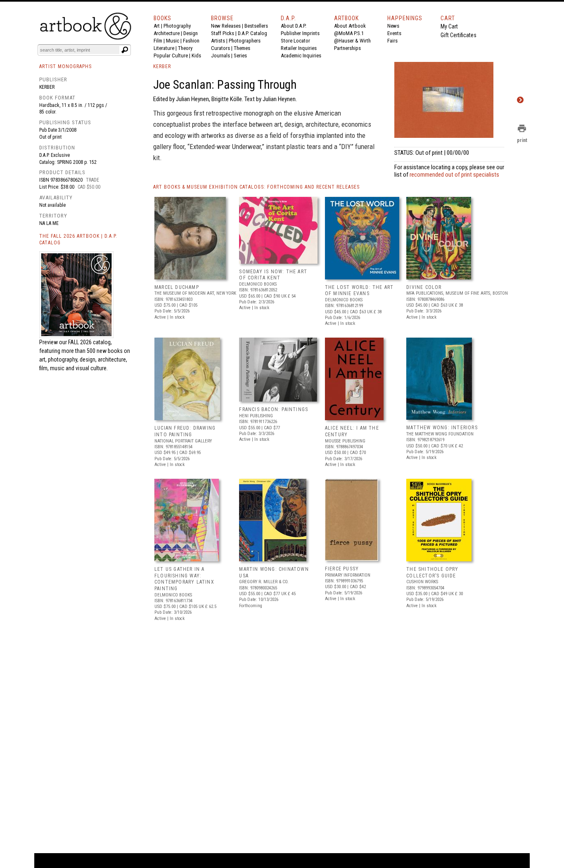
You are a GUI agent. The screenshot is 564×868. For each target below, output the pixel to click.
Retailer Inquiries (299, 48)
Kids (196, 55)
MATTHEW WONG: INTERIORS (442, 427)
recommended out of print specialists (454, 174)
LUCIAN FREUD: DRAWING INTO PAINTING (185, 431)
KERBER (162, 66)
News (393, 26)
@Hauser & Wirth (352, 41)
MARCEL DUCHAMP (176, 287)
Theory (185, 48)
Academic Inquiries (301, 55)
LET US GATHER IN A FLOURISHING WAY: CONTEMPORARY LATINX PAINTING (184, 578)
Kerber (47, 87)
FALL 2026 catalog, (90, 342)
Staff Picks (222, 33)
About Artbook (350, 26)
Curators (220, 48)
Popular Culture (171, 55)
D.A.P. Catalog (252, 33)
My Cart (449, 26)
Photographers (245, 41)
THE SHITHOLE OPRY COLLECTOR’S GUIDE (432, 572)
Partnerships (347, 48)
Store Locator (295, 41)
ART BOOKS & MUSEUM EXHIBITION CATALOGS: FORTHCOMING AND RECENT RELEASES (256, 187)
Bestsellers (256, 26)
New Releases (226, 26)
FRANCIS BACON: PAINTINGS (273, 409)
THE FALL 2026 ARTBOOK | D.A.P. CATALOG (78, 239)
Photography (177, 26)
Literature (164, 48)
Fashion (191, 41)
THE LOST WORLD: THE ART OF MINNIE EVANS (359, 290)
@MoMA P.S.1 (349, 33)
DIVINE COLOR (423, 287)
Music (172, 41)
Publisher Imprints (300, 33)
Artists (218, 41)
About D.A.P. (293, 26)
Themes (242, 48)
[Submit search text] (124, 50)
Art (157, 26)
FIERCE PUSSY (342, 569)
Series (240, 55)
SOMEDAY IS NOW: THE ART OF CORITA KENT (273, 275)
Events (394, 33)
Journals (220, 55)
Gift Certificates (458, 35)
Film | (160, 41)
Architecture (167, 33)
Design (190, 33)
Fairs (392, 41)
